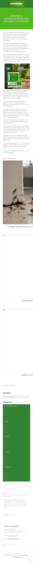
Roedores (8, 467)
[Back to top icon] (29, 559)
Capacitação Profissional (12, 406)
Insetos (7, 436)
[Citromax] (16, 4)
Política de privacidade (9, 514)
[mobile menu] (30, 3)
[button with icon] (6, 511)
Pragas (7, 452)
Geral (7, 421)
